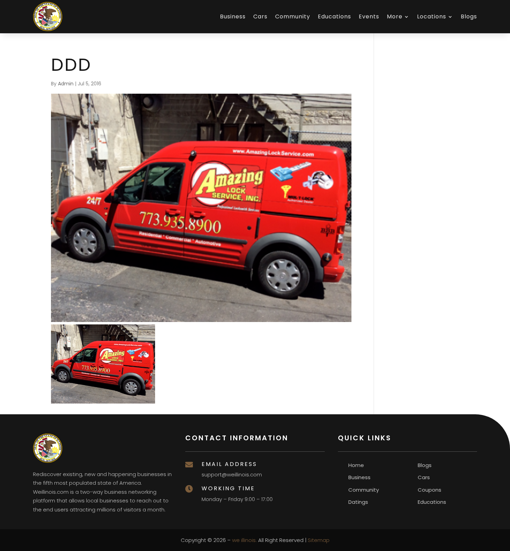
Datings (358, 502)
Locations (431, 16)
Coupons (429, 489)
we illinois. (244, 540)
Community (292, 16)
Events (369, 16)
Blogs (469, 16)
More (394, 16)
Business (233, 16)
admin (66, 83)
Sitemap (319, 540)
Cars (260, 16)
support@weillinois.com (232, 474)
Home (356, 465)
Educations (334, 16)
